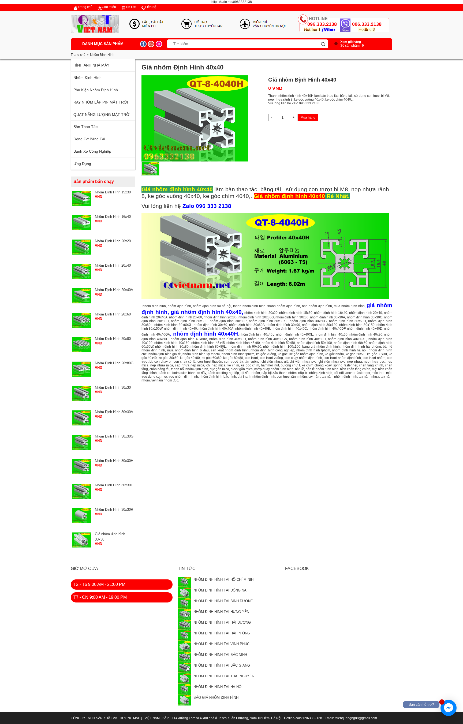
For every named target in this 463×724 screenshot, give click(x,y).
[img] (323, 44)
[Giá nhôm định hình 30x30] (81, 540)
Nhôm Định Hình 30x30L (114, 485)
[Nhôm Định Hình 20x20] (81, 247)
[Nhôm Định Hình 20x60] (81, 320)
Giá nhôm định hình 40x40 (289, 196)
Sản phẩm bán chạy (93, 181)
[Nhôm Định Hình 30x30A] (81, 418)
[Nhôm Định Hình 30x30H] (81, 466)
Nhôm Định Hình (102, 55)
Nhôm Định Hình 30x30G (114, 436)
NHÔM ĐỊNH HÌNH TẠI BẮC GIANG (221, 665)
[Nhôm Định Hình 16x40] (81, 222)
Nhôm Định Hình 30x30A (114, 412)
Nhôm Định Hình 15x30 (113, 192)
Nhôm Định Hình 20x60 (113, 314)
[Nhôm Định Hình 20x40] (81, 271)
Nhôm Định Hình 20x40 (113, 265)
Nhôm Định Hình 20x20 (113, 241)
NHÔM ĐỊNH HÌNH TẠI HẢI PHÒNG (221, 633)
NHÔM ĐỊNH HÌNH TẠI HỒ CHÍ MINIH (223, 580)
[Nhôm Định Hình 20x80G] (81, 369)
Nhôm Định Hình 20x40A (114, 290)
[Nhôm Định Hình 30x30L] (81, 491)
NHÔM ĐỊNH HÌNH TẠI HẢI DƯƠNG (222, 622)
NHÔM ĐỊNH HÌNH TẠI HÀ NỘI (217, 687)
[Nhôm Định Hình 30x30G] (81, 442)
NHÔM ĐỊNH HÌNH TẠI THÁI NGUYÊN (223, 676)
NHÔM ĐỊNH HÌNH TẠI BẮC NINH (220, 655)
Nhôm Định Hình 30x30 (113, 387)
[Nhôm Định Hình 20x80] (81, 344)
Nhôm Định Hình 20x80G (114, 363)
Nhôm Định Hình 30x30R (114, 510)
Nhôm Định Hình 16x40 (113, 217)
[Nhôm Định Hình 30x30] (81, 393)
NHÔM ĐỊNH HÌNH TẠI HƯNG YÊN (221, 612)
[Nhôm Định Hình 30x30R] (81, 515)
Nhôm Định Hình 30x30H (114, 461)
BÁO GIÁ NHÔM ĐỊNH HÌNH (215, 698)
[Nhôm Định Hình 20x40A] (81, 295)
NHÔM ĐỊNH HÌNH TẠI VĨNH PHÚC (221, 644)
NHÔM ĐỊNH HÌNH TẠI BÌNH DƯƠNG (223, 601)
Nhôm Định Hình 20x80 (113, 339)
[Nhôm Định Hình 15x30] (81, 198)
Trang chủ (78, 55)
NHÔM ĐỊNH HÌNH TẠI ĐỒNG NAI (220, 590)
